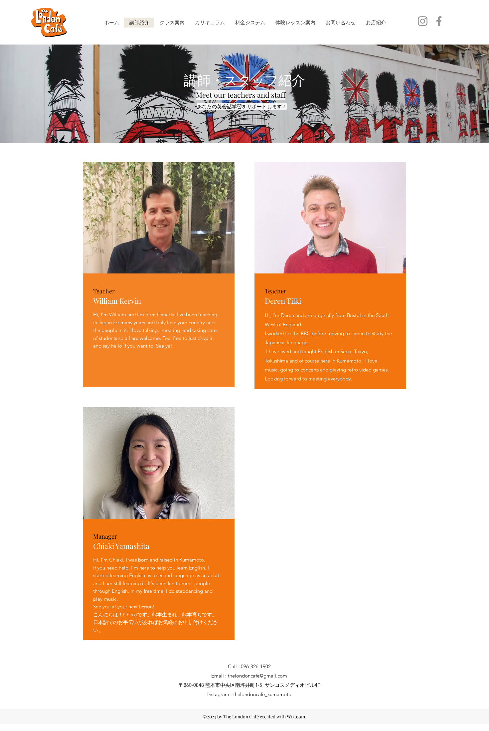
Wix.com (296, 716)
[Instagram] (422, 21)
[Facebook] (438, 21)
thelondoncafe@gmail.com (257, 676)
